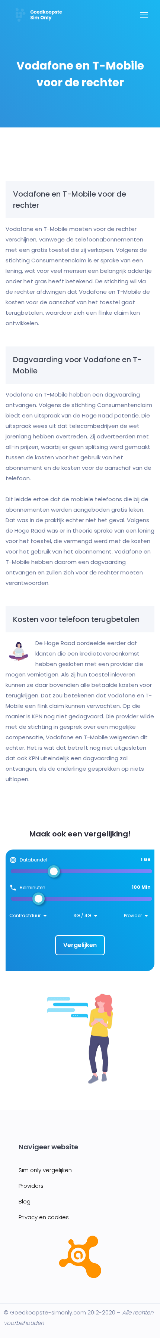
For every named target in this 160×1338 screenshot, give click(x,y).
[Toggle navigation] (144, 18)
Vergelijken (80, 945)
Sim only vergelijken (45, 1170)
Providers (31, 1186)
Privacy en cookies (44, 1217)
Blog (25, 1201)
